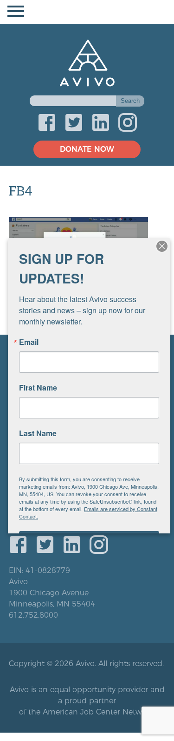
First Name (38, 387)
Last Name (38, 433)
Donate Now (87, 149)
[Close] (162, 246)
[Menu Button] (87, 12)
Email (29, 342)
